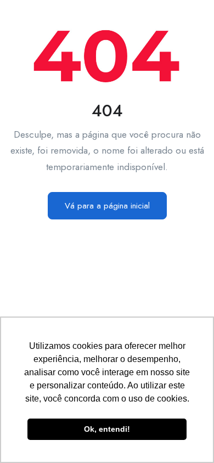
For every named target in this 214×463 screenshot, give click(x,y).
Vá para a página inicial (107, 206)
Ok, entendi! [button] (107, 429)
